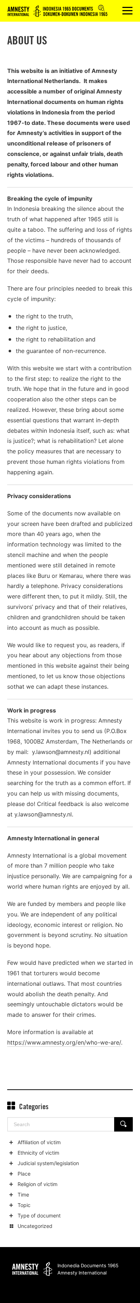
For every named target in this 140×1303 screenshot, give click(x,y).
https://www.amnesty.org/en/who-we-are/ (64, 1042)
